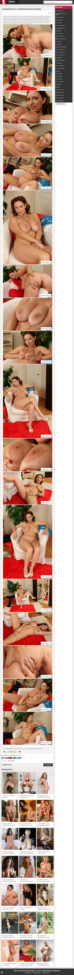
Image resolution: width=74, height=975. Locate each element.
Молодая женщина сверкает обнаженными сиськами (27, 964)
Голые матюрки (11, 760)
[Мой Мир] (6, 758)
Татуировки (58, 84)
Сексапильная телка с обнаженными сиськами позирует (44, 796)
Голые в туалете (60, 89)
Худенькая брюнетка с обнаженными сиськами (26, 824)
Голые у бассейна (60, 65)
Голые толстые (59, 33)
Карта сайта (28, 972)
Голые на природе (60, 68)
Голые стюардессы (60, 52)
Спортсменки (59, 63)
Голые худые (59, 41)
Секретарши (59, 44)
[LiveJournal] (14, 758)
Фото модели (59, 76)
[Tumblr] (19, 758)
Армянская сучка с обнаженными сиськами (44, 908)
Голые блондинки (60, 97)
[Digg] (10, 758)
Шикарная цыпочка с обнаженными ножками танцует (44, 964)
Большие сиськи (59, 36)
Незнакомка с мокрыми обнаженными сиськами (26, 936)
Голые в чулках (59, 20)
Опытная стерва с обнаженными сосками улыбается (44, 936)
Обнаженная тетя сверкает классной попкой (27, 796)
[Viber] (21, 758)
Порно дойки (45, 972)
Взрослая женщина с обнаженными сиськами (44, 880)
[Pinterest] (8, 758)
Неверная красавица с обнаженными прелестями (9, 880)
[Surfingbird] (16, 758)
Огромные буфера (60, 60)
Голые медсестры (60, 49)
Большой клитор (60, 92)
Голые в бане (59, 79)
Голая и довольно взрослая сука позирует (9, 964)
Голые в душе (59, 73)
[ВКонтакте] (2, 758)
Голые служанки (59, 54)
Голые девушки (59, 10)
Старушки (58, 71)
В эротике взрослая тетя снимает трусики (44, 852)
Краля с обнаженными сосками (26, 908)
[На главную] (10, 2)
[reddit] (12, 758)
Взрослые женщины (60, 38)
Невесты (58, 87)
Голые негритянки (60, 25)
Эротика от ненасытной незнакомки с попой (8, 908)
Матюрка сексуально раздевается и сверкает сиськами (8, 852)
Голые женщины (60, 17)
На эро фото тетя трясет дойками (8, 796)
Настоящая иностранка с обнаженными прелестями (27, 852)
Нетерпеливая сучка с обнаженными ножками (44, 824)
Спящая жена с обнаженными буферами (26, 880)
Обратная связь (37, 972)
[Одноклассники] (4, 758)
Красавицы (58, 30)
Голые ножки (59, 22)
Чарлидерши (59, 57)
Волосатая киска (60, 95)
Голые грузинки (59, 81)
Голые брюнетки (60, 100)
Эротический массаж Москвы (61, 14)
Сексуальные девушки (61, 46)
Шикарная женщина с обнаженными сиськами (8, 936)
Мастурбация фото (60, 28)
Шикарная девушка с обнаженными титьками (8, 824)
